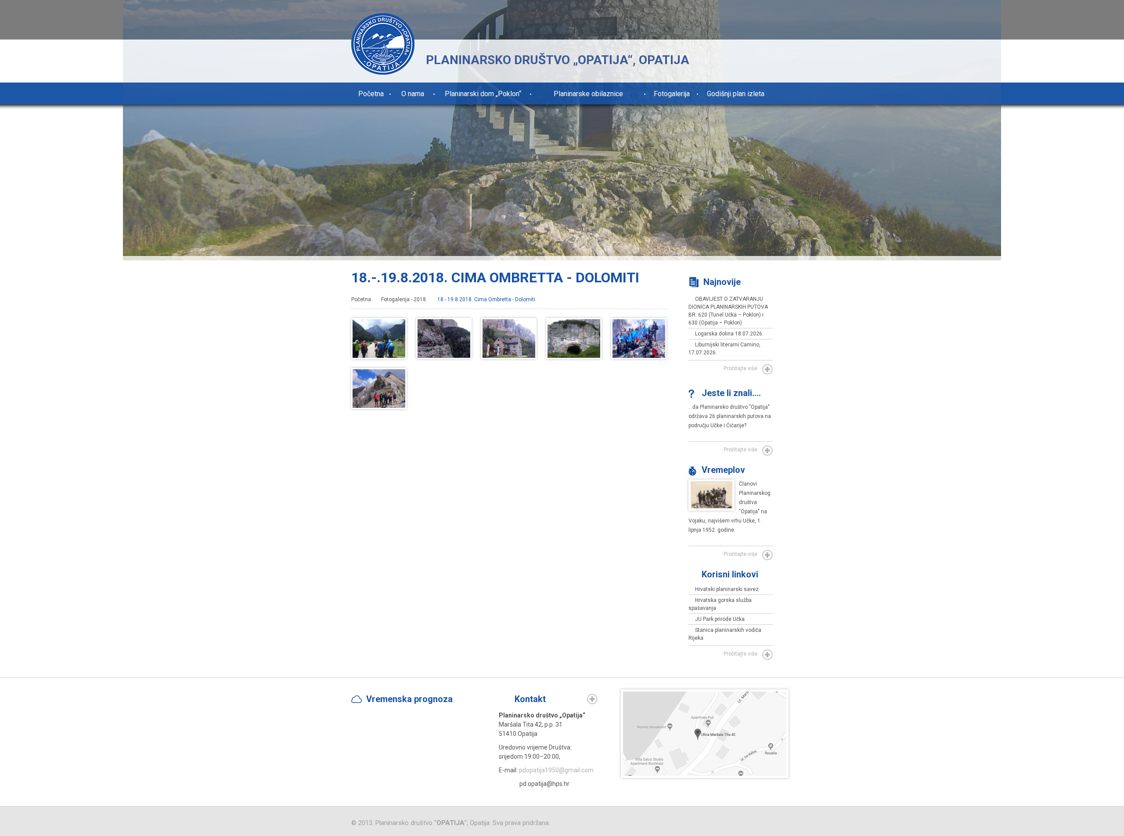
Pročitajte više (740, 368)
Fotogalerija (672, 94)
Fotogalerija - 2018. (404, 299)
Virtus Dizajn (718, 823)
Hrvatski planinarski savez (727, 589)
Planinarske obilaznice (588, 94)
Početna (371, 94)
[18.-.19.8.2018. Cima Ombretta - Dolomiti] (379, 355)
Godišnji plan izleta (735, 94)
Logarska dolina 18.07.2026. (729, 334)
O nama (412, 94)
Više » (592, 699)
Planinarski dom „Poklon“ (483, 94)
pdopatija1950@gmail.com (556, 770)
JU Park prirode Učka (720, 619)
